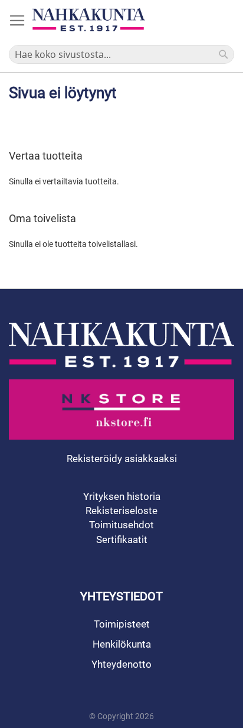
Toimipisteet (122, 624)
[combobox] (121, 54)
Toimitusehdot (121, 525)
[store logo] (88, 19)
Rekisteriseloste (121, 510)
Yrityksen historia (121, 496)
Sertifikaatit (121, 539)
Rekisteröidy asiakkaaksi (122, 458)
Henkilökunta (122, 644)
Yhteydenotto (121, 664)
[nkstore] (121, 409)
